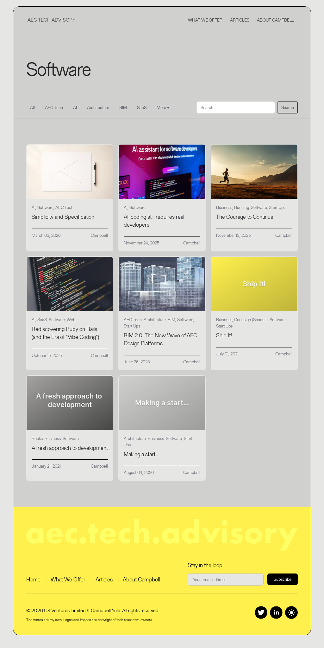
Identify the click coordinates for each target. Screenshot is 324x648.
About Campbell (275, 20)
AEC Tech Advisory (51, 19)
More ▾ (163, 107)
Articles (239, 20)
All (32, 107)
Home (33, 579)
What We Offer (205, 20)
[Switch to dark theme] (291, 612)
